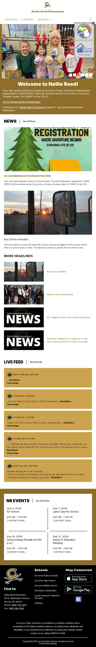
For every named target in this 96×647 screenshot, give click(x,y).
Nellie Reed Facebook (32, 107)
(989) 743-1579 (19, 605)
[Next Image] (17, 74)
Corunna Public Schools (46, 575)
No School (14, 511)
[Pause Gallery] (90, 70)
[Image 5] (86, 74)
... (62, 422)
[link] (11, 19)
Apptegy (53, 643)
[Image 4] (82, 74)
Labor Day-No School (66, 511)
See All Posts (36, 362)
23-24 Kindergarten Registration (21, 101)
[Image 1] (70, 74)
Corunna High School (44, 580)
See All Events (42, 501)
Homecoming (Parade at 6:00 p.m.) (24, 541)
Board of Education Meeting (64, 541)
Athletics (38, 603)
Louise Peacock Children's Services (47, 596)
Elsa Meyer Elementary (45, 590)
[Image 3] (78, 74)
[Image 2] (74, 74)
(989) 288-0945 (16, 608)
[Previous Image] (9, 74)
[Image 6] (90, 74)
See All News (29, 121)
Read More (14, 380)
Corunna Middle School (45, 585)
